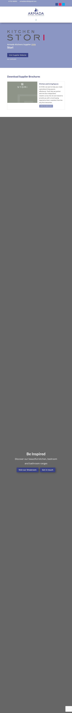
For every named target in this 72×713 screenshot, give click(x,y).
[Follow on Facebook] (56, 4)
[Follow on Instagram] (60, 4)
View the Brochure (46, 106)
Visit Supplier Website (17, 55)
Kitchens (33, 44)
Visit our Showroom (27, 470)
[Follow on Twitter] (63, 4)
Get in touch (47, 470)
